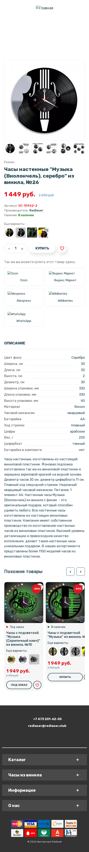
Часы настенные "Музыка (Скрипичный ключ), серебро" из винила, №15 (23, 659)
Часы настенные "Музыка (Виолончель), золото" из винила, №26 (9, 232)
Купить (42, 248)
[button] (70, 571)
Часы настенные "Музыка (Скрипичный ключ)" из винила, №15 (34, 659)
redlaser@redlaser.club (47, 726)
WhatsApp (23, 321)
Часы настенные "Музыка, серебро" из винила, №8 (64, 651)
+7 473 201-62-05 (47, 719)
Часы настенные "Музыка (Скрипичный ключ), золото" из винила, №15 (11, 659)
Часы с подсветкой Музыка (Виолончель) (43, 232)
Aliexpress (24, 301)
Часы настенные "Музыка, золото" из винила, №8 (53, 651)
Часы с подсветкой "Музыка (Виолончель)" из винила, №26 (32, 232)
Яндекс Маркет (65, 280)
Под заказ (19, 684)
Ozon (24, 280)
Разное (9, 162)
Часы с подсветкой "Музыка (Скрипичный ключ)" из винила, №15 (23, 639)
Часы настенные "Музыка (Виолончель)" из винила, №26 (21, 232)
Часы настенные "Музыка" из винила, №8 (76, 651)
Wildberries (65, 301)
